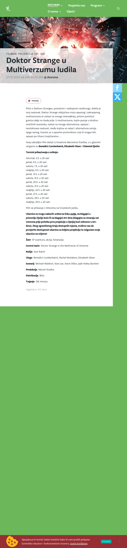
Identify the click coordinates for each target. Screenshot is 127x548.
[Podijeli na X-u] (117, 97)
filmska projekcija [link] (19, 54)
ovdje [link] (73, 213)
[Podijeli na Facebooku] (117, 87)
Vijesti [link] (71, 11)
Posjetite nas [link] (76, 5)
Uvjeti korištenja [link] (78, 543)
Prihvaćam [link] (106, 542)
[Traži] (118, 8)
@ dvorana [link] (51, 77)
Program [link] (96, 5)
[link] (8, 8)
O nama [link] (53, 11)
